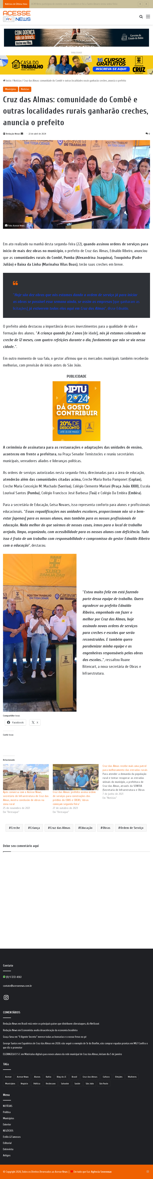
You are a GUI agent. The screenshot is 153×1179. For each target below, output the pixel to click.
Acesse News (22, 1076)
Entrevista (8, 1149)
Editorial (7, 1143)
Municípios (10, 89)
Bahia (48, 1076)
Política (36, 1083)
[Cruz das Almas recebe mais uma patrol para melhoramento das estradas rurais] (127, 782)
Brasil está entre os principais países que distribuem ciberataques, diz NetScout (60, 1023)
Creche (15, 828)
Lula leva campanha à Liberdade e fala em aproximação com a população (67, 3)
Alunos (37, 1076)
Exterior (7, 1124)
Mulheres (132, 1076)
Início (8, 80)
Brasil (74, 1076)
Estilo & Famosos (12, 1137)
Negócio (24, 1083)
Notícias (18, 80)
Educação (86, 828)
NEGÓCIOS (8, 1130)
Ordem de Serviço (131, 828)
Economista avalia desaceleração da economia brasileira (49, 1030)
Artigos (7, 1155)
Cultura (106, 1076)
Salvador (65, 1083)
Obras (106, 828)
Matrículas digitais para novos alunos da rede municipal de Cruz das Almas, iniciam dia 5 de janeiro (73, 1054)
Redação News (13, 133)
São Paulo (103, 1083)
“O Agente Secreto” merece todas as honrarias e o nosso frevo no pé (52, 1036)
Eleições (118, 1076)
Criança (35, 828)
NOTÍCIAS (7, 1106)
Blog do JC (61, 1076)
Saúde (77, 1083)
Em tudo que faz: (93, 1171)
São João (90, 1083)
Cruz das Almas (60, 828)
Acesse (8, 1076)
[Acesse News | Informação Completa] (16, 16)
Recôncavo (50, 1083)
